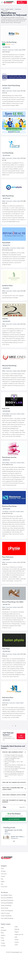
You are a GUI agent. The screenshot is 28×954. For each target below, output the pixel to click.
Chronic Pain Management (7, 910)
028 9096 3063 (6, 651)
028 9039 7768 (6, 47)
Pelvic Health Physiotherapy (7, 918)
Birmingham (3, 930)
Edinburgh (17, 929)
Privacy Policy (4, 886)
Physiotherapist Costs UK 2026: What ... (13, 831)
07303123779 (6, 288)
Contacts (3, 876)
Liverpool (17, 942)
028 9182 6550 (6, 700)
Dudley (16, 926)
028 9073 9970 (6, 155)
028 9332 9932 (6, 509)
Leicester (16, 939)
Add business (21, 736)
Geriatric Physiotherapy (6, 916)
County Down (11, 50)
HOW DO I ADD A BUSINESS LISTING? (12, 752)
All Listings (3, 871)
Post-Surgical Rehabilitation (7, 903)
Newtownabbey (5, 248)
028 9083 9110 (6, 460)
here (8, 755)
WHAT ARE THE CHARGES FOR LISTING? (13, 782)
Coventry (3, 943)
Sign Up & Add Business (14, 819)
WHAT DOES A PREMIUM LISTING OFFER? (14, 795)
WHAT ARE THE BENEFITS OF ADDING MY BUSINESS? (14, 801)
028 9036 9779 (6, 245)
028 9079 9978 (6, 368)
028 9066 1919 (6, 604)
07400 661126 (6, 559)
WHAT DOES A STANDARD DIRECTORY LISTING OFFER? (12, 788)
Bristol (2, 938)
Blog (2, 879)
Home (2, 868)
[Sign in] (14, 2)
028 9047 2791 (6, 88)
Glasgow (17, 932)
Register (3, 881)
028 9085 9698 (6, 411)
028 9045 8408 (6, 321)
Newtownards (5, 703)
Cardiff (2, 940)
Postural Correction (5, 913)
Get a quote (3, 874)
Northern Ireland (18, 50)
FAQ (2, 884)
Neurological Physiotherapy (7, 900)
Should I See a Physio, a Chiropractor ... (17, 837)
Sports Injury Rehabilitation (7, 897)
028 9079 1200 (6, 198)
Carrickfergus (5, 511)
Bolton (2, 933)
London (16, 944)
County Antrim (9, 91)
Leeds (16, 937)
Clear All (21, 807)
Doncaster (3, 945)
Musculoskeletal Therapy (6, 895)
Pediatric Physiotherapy (6, 905)
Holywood (4, 50)
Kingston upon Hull (19, 934)
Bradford (3, 935)
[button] (24, 807)
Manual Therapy (4, 908)
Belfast (3, 91)
